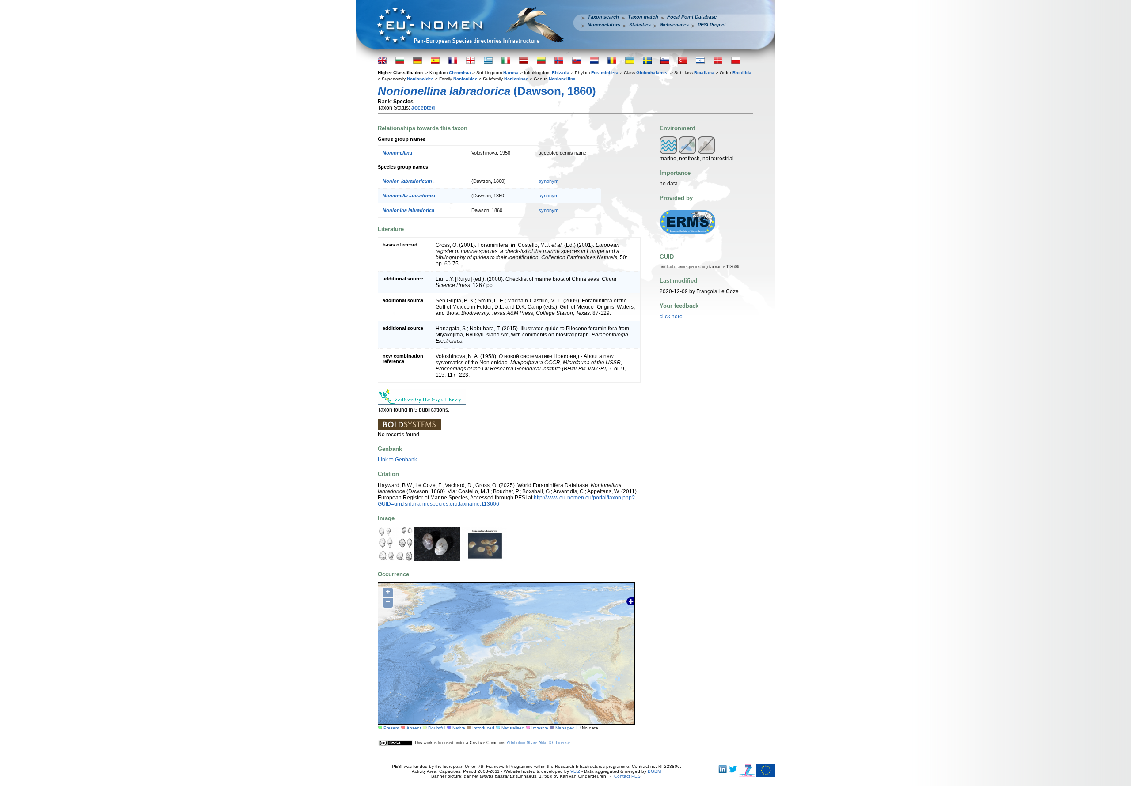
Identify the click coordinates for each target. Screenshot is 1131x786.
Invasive (539, 728)
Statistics (640, 24)
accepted (423, 108)
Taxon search (603, 16)
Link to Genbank (397, 460)
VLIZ (575, 771)
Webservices (674, 24)
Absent (413, 728)
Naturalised (512, 728)
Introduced (483, 728)
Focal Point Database (692, 16)
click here (671, 317)
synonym (548, 181)
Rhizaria (560, 72)
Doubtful (436, 728)
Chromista (460, 72)
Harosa (511, 72)
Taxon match (643, 16)
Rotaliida (741, 72)
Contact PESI (628, 776)
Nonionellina (562, 78)
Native (458, 728)
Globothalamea (652, 72)
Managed (565, 728)
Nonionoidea (420, 78)
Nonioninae (516, 78)
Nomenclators (604, 24)
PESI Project (712, 24)
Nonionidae (465, 78)
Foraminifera (605, 72)
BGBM (654, 771)
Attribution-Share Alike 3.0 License (538, 743)
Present (391, 728)
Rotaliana (704, 72)
